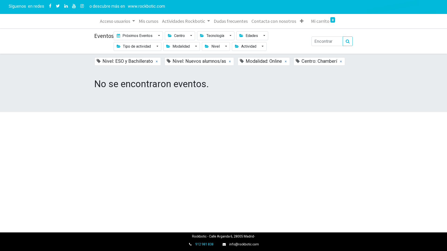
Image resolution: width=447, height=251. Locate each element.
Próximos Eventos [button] (137, 35)
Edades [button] (252, 35)
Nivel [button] (215, 46)
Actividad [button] (248, 46)
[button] (301, 21)
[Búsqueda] (348, 41)
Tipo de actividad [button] (137, 46)
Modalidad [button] (181, 46)
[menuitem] (148, 21)
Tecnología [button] (215, 35)
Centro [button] (179, 35)
